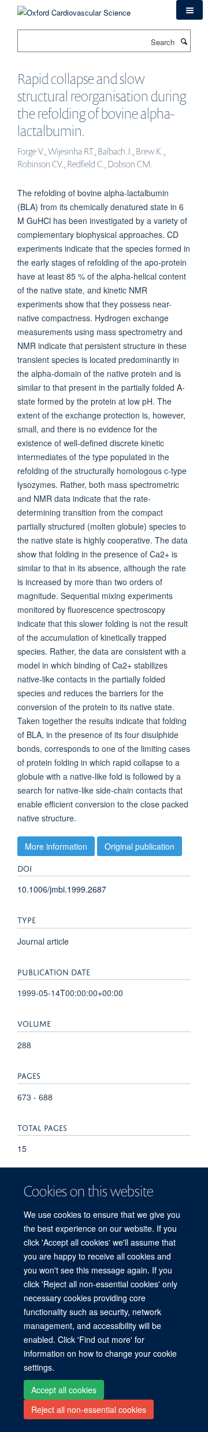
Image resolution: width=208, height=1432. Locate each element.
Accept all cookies (63, 1390)
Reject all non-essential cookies (88, 1409)
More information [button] (56, 846)
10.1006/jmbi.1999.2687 (61, 889)
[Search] (183, 41)
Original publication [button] (139, 846)
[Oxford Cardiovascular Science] (74, 8)
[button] (189, 10)
